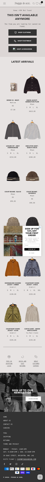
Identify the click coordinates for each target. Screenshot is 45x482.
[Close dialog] (40, 227)
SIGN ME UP (31, 249)
